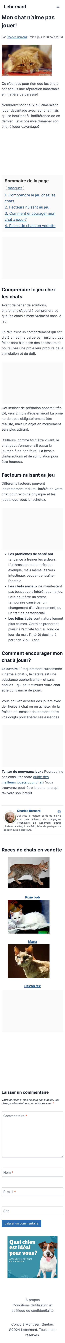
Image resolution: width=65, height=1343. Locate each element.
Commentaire (15, 1116)
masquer (15, 188)
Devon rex (32, 986)
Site (6, 1211)
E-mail (9, 1192)
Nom (8, 1173)
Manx (32, 942)
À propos (33, 1300)
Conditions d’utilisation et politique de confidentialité (33, 1308)
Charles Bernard (17, 37)
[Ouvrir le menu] (58, 6)
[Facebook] (59, 811)
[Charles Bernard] (10, 817)
